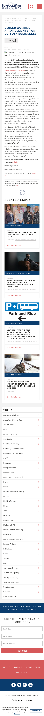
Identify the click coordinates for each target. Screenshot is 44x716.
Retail (5, 554)
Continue (36, 711)
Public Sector (8, 549)
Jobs (5, 511)
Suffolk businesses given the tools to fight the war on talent (21, 235)
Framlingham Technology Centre (26, 341)
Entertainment (8, 472)
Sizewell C (7, 558)
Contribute (33, 667)
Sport (5, 563)
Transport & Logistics (11, 582)
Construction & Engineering (13, 453)
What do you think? (10, 597)
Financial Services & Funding (13, 492)
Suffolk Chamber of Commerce (17, 49)
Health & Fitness (9, 501)
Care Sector (7, 439)
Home (7, 18)
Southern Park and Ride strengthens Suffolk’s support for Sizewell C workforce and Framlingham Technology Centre (21, 334)
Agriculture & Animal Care (12, 420)
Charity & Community (11, 444)
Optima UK (7, 535)
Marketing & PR (9, 525)
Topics (18, 667)
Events (5, 482)
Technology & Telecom (11, 568)
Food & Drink (8, 496)
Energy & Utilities (9, 468)
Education (7, 463)
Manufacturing (8, 520)
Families (6, 487)
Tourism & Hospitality (11, 573)
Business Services (19, 18)
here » (17, 185)
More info (17, 714)
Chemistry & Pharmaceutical (13, 449)
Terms (35, 695)
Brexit (5, 430)
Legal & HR (7, 515)
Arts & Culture (8, 425)
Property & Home (9, 544)
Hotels (5, 506)
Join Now (31, 609)
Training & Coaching (10, 578)
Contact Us (22, 673)
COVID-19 (6, 458)
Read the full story (13, 246)
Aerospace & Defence (11, 415)
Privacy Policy (26, 695)
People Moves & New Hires (13, 539)
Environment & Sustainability (13, 477)
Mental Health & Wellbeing (18, 273)
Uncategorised (8, 587)
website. (15, 162)
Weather (6, 592)
